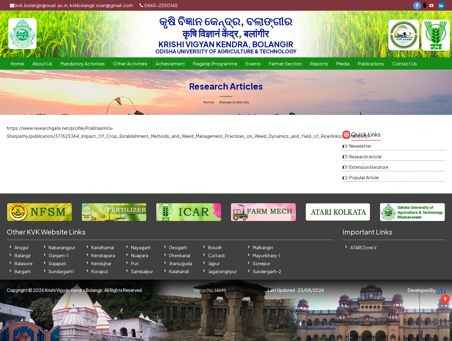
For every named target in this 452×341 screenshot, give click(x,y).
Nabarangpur (62, 247)
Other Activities (130, 63)
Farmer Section (285, 63)
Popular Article (364, 177)
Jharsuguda (180, 263)
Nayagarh (141, 247)
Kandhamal (102, 247)
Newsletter (360, 146)
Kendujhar (101, 263)
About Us (42, 63)
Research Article (365, 156)
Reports (319, 63)
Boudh (215, 247)
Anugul (21, 247)
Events (253, 63)
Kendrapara (103, 255)
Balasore (23, 263)
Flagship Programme (215, 63)
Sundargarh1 (61, 271)
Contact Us (404, 63)
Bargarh (22, 271)
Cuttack (216, 255)
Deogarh (178, 247)
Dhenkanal (179, 255)
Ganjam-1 (59, 255)
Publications (371, 63)
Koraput (99, 271)
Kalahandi (179, 271)
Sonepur (261, 263)
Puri (135, 263)
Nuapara (139, 255)
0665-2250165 (160, 5)
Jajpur (214, 263)
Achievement (170, 63)
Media (343, 63)
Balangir (22, 255)
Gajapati (57, 263)
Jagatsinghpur (222, 271)
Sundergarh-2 (267, 271)
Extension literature (368, 167)
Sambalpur (142, 271)
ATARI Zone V (363, 247)
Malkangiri (263, 247)
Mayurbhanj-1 (266, 255)
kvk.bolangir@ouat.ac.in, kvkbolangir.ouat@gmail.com (73, 5)
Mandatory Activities (83, 63)
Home (17, 63)
